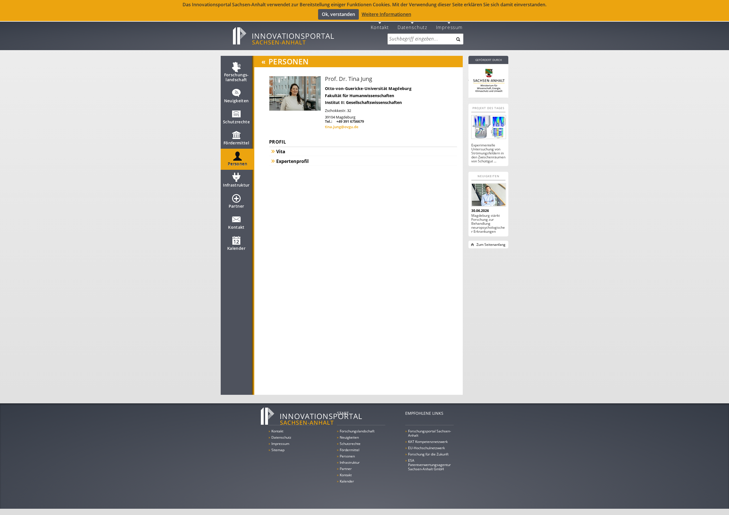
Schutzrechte (236, 121)
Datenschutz (412, 27)
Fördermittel (236, 143)
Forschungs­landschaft (236, 77)
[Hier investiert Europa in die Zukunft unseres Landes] (488, 79)
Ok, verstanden (338, 14)
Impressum (449, 27)
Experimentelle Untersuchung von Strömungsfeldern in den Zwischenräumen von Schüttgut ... (488, 153)
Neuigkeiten (236, 100)
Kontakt (380, 27)
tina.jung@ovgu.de (341, 126)
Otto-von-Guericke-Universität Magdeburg (368, 88)
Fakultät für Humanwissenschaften (359, 95)
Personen (237, 164)
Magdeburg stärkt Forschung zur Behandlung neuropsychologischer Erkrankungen (488, 224)
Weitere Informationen (386, 14)
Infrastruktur (236, 185)
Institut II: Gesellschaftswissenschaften (363, 102)
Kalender (236, 248)
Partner (236, 206)
